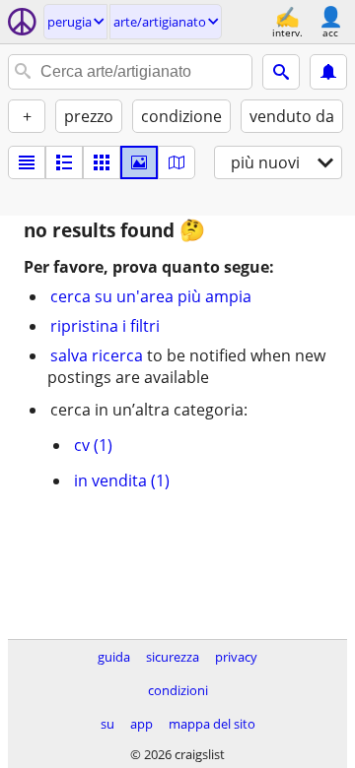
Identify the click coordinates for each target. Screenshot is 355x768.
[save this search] (328, 72)
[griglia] (101, 162)
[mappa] (176, 162)
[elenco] (26, 162)
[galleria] (139, 162)
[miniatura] (64, 162)
